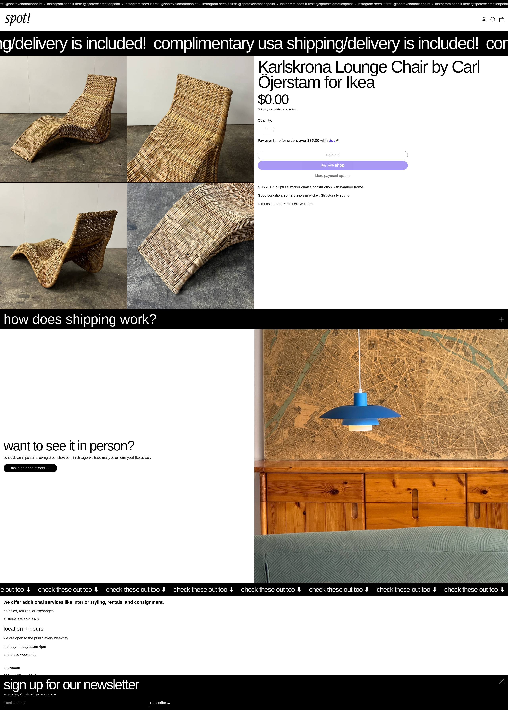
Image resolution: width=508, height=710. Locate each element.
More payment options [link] (332, 175)
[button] (492, 19)
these (15, 655)
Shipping (263, 109)
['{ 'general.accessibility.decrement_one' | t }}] (259, 129)
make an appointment (28, 468)
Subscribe (158, 703)
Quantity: (265, 120)
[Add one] (274, 129)
